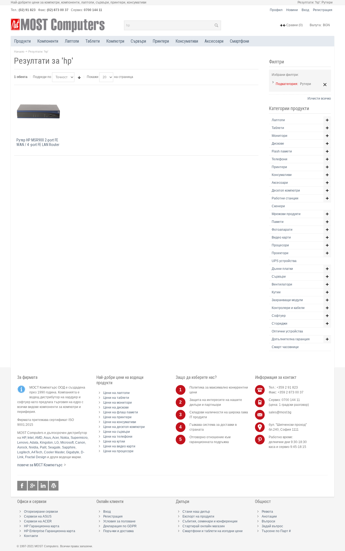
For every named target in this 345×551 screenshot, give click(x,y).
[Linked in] (43, 486)
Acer (55, 438)
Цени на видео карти (119, 446)
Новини (292, 10)
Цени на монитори (117, 402)
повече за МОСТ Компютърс (40, 465)
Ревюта (267, 511)
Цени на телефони (117, 436)
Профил (276, 10)
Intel (30, 438)
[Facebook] (22, 486)
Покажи (92, 77)
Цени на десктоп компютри (124, 427)
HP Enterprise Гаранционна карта (49, 531)
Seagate (54, 447)
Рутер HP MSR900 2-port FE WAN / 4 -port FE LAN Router (37, 142)
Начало (19, 51)
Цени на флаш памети (120, 412)
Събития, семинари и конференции (209, 521)
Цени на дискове (116, 407)
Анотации (269, 516)
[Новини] (53, 486)
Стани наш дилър (196, 511)
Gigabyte (72, 452)
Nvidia (33, 447)
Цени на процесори (118, 451)
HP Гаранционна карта (41, 526)
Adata (34, 442)
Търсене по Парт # (276, 531)
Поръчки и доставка (118, 531)
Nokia (64, 438)
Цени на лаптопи (116, 393)
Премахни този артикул (325, 84)
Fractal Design (35, 457)
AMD (38, 438)
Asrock (22, 447)
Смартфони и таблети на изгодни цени (212, 531)
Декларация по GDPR (120, 526)
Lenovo (22, 442)
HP (24, 438)
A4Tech (36, 452)
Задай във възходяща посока (79, 77)
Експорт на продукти (198, 516)
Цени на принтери (117, 417)
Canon (80, 442)
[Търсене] (216, 25)
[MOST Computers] (58, 25)
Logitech (23, 452)
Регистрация (322, 10)
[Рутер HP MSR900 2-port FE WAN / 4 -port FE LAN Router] (38, 112)
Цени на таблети (116, 398)
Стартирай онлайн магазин (203, 526)
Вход (305, 10)
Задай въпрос (272, 526)
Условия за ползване (119, 521)
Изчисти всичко (319, 98)
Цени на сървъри (116, 432)
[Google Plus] (33, 486)
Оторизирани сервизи (41, 511)
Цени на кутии (114, 441)
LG (56, 442)
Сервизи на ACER (38, 521)
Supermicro (79, 438)
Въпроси (268, 521)
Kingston (46, 442)
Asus (47, 438)
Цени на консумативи (119, 422)
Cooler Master (54, 452)
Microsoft (67, 442)
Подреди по (42, 77)
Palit (43, 447)
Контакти (31, 536)
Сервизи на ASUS (37, 516)
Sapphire (68, 447)
